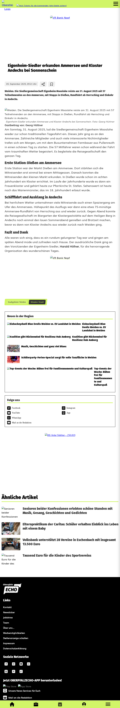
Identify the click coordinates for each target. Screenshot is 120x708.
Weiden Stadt (37, 301)
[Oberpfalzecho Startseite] (7, 9)
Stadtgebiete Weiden (17, 302)
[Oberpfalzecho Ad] (41, 5)
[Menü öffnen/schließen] (115, 4)
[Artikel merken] (51, 84)
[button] (108, 704)
